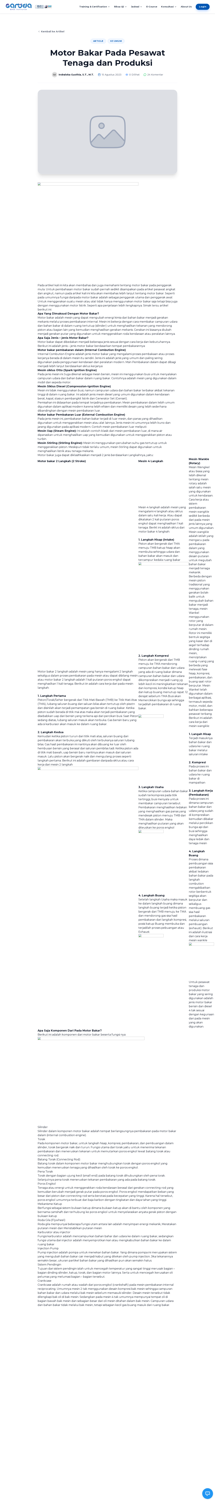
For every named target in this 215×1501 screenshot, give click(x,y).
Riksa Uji (119, 6)
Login (202, 6)
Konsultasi (167, 6)
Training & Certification (93, 6)
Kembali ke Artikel (52, 31)
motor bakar (69, 1143)
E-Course (151, 6)
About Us (186, 6)
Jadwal (135, 6)
